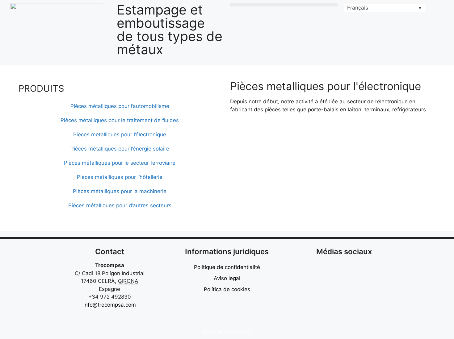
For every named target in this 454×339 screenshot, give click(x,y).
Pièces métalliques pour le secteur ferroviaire (119, 163)
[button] (284, 4)
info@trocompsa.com (109, 305)
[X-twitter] (358, 268)
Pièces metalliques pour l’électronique (119, 134)
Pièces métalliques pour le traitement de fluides (120, 120)
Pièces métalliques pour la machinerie (119, 191)
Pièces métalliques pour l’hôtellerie (119, 177)
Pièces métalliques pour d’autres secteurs (119, 205)
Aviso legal (227, 278)
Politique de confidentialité (227, 267)
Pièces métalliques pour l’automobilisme (119, 106)
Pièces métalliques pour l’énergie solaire (119, 149)
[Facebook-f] (344, 268)
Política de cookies (227, 289)
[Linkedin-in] (330, 268)
